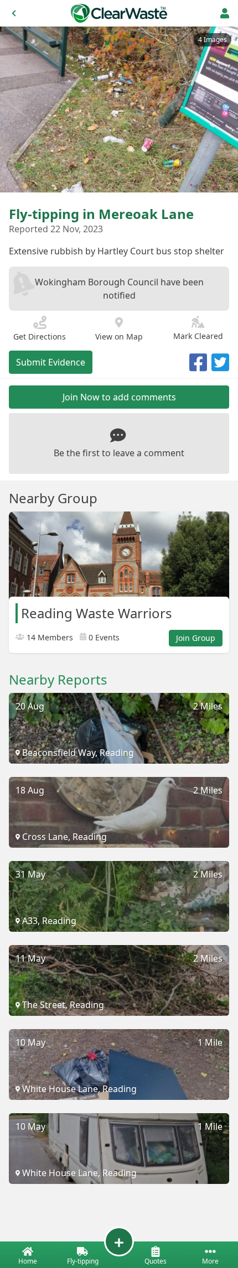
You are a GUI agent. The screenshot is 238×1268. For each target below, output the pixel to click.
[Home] (119, 13)
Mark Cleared (198, 336)
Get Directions (39, 336)
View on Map (119, 336)
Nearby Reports (58, 679)
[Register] (225, 13)
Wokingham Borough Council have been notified (119, 288)
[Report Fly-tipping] (119, 1241)
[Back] (13, 13)
